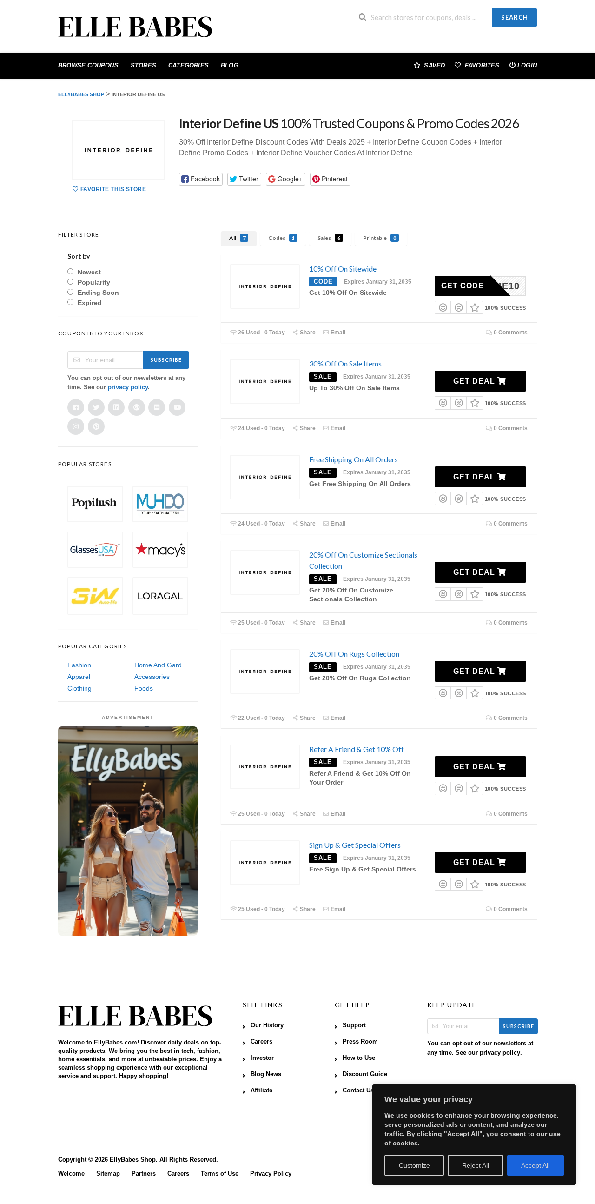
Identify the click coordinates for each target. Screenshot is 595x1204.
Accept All (535, 1165)
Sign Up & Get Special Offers (355, 844)
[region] (474, 1134)
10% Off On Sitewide (343, 268)
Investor (262, 1058)
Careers (261, 1041)
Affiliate (261, 1090)
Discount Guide (365, 1074)
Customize (414, 1165)
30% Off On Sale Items (345, 363)
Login (527, 65)
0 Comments (510, 332)
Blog (229, 65)
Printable (379, 237)
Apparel (78, 676)
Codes (281, 237)
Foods (143, 688)
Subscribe (166, 360)
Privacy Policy (270, 1174)
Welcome (71, 1174)
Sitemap (108, 1174)
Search (514, 17)
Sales (328, 237)
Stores (143, 65)
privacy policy (128, 387)
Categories (188, 65)
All (237, 237)
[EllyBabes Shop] (135, 27)
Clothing (79, 688)
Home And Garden (161, 665)
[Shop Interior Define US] (118, 150)
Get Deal (475, 381)
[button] (201, 179)
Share (307, 332)
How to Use (359, 1058)
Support (354, 1025)
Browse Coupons (88, 65)
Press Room (360, 1041)
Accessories (152, 676)
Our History (267, 1025)
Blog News (266, 1074)
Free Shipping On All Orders (353, 459)
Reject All (475, 1165)
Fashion (79, 665)
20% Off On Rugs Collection (354, 653)
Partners (144, 1174)
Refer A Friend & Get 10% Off (356, 749)
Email (337, 332)
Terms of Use (219, 1174)
